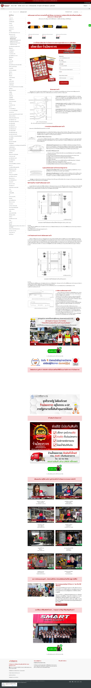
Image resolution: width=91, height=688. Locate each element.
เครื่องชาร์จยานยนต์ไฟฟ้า (13, 174)
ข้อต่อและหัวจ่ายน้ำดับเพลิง (13, 154)
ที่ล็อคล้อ (10, 59)
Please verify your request (63, 75)
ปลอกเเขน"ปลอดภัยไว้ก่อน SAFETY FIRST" (16, 114)
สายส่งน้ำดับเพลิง (12, 150)
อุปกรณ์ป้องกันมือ (12, 123)
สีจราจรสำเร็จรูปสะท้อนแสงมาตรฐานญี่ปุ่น (16, 86)
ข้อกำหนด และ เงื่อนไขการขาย (20, 680)
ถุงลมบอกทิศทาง (12, 209)
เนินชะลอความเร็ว (16, 11)
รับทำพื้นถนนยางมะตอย (13, 44)
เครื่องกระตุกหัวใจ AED (13, 66)
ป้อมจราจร (11, 165)
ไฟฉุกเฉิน (10, 198)
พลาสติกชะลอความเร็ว (13, 37)
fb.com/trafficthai (15, 676)
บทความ (23, 5)
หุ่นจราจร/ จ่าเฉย (12, 183)
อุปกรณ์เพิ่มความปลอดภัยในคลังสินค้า (15, 136)
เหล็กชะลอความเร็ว (13, 38)
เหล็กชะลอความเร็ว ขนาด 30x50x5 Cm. (61, 35)
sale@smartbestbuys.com (15, 672)
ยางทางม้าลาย (11, 112)
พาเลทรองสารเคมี (12, 156)
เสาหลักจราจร (11, 27)
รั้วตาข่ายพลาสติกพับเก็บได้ (13, 207)
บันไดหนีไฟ (11, 139)
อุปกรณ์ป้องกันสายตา (12, 128)
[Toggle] (25, 18)
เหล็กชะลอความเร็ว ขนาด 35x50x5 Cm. (47, 35)
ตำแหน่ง (60, 71)
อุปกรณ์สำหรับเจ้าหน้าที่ (13, 134)
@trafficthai (13, 674)
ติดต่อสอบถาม (47, 5)
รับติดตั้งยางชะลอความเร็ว (14, 41)
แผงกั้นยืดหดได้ (11, 21)
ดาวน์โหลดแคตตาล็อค (32, 5)
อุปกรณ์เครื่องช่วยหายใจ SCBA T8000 (15, 64)
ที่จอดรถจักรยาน (12, 178)
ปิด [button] (57, 0)
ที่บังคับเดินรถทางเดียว (12, 169)
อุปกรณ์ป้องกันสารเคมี (12, 158)
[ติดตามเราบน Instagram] (86, 2)
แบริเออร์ (10, 23)
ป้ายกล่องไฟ (11, 181)
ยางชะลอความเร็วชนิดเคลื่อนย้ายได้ (15, 40)
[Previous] (31, 383)
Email (60, 67)
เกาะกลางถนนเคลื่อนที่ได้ (13, 110)
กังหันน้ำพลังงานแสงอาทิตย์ (13, 187)
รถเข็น (10, 211)
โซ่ (9, 194)
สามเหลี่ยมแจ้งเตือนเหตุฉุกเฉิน (14, 167)
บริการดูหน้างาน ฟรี (40, 5)
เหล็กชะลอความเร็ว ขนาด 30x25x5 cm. (33, 35)
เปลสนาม (10, 216)
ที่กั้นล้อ (10, 30)
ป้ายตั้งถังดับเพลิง (12, 147)
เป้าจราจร (10, 172)
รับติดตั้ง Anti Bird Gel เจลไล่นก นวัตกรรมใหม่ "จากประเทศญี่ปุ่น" (17, 226)
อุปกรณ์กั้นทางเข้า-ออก (13, 176)
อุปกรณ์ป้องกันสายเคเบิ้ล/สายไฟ (14, 46)
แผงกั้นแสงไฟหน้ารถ (12, 170)
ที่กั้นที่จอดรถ (11, 57)
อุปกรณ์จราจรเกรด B (12, 230)
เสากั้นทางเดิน (11, 81)
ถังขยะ (10, 220)
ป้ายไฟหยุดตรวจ (11, 99)
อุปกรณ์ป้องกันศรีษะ (12, 130)
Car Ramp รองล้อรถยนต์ (13, 205)
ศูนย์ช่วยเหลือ (52, 5)
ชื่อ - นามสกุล (61, 60)
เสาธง (10, 189)
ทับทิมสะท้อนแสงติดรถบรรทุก (14, 117)
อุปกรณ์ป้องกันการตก (12, 119)
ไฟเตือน (10, 79)
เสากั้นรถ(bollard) (12, 77)
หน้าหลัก (10, 11)
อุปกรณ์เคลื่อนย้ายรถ (12, 200)
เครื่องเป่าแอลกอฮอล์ (12, 101)
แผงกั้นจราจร (11, 19)
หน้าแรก (12, 5)
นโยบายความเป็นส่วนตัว (12, 680)
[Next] (78, 383)
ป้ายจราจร (10, 62)
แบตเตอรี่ (10, 222)
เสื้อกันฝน (10, 75)
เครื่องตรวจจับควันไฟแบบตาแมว (14, 228)
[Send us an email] (89, 2)
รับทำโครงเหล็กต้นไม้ (12, 70)
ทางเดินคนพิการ (11, 50)
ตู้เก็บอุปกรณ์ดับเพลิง (12, 148)
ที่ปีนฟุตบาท (11, 48)
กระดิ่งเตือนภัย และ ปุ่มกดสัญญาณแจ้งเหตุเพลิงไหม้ (17, 145)
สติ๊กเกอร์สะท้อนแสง (12, 90)
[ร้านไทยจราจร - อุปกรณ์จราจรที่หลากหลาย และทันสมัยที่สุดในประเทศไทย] (5, 5)
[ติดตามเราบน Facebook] (85, 2)
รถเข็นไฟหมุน (11, 84)
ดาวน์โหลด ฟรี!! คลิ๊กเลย (64, 82)
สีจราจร (10, 106)
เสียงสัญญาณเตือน (12, 214)
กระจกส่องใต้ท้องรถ (12, 108)
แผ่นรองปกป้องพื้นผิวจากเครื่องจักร (15, 163)
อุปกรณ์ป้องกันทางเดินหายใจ (14, 121)
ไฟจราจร (10, 103)
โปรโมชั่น (19, 5)
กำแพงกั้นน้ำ (11, 68)
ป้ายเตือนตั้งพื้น (11, 192)
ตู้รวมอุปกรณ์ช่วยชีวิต (12, 141)
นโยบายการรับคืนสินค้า (35, 680)
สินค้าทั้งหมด (11, 234)
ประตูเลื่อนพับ (11, 51)
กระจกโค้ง (11, 25)
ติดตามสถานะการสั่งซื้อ (28, 680)
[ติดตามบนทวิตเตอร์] (88, 2)
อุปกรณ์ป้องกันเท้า (12, 125)
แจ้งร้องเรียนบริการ (42, 680)
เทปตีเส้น (10, 92)
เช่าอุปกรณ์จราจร (12, 232)
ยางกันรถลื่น (11, 61)
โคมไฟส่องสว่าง (11, 185)
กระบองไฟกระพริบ (12, 53)
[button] (85, 6)
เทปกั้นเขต (10, 88)
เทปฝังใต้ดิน (11, 97)
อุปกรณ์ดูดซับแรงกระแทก (13, 55)
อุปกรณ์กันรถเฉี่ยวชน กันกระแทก (14, 32)
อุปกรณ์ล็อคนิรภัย (12, 159)
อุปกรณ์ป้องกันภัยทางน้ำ (13, 132)
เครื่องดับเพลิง (11, 143)
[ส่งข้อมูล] (89, 9)
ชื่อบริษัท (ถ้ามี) (61, 56)
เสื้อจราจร (10, 73)
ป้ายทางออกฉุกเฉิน (12, 196)
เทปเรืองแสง (11, 95)
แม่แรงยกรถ (11, 203)
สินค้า (16, 5)
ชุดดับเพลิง (11, 152)
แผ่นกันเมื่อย (11, 161)
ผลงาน (27, 5)
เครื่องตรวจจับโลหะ (12, 115)
